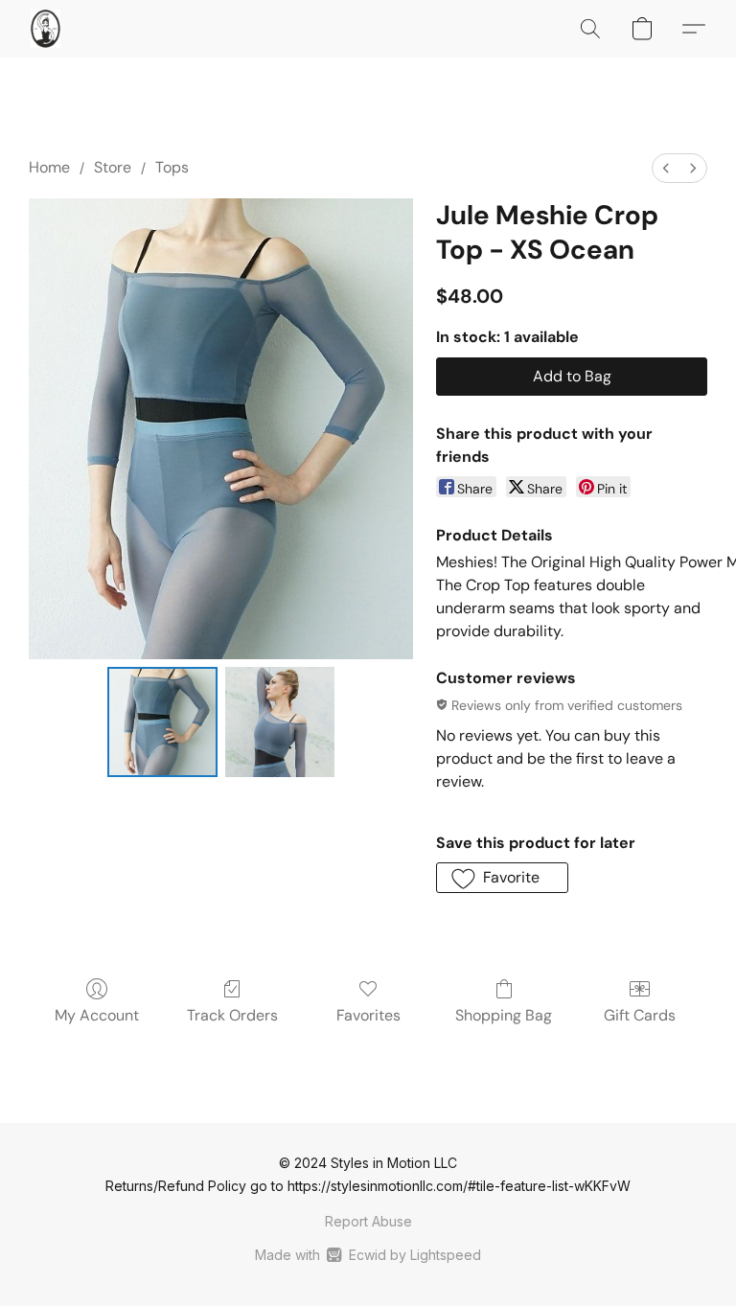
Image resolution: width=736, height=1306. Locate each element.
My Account (97, 1015)
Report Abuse (368, 1221)
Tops (172, 167)
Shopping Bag (503, 1015)
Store (112, 167)
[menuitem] (666, 168)
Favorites (368, 1015)
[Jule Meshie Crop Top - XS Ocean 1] (280, 722)
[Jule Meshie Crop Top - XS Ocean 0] (162, 722)
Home (49, 167)
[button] (45, 29)
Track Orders (232, 1015)
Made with (367, 1255)
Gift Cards (640, 1015)
